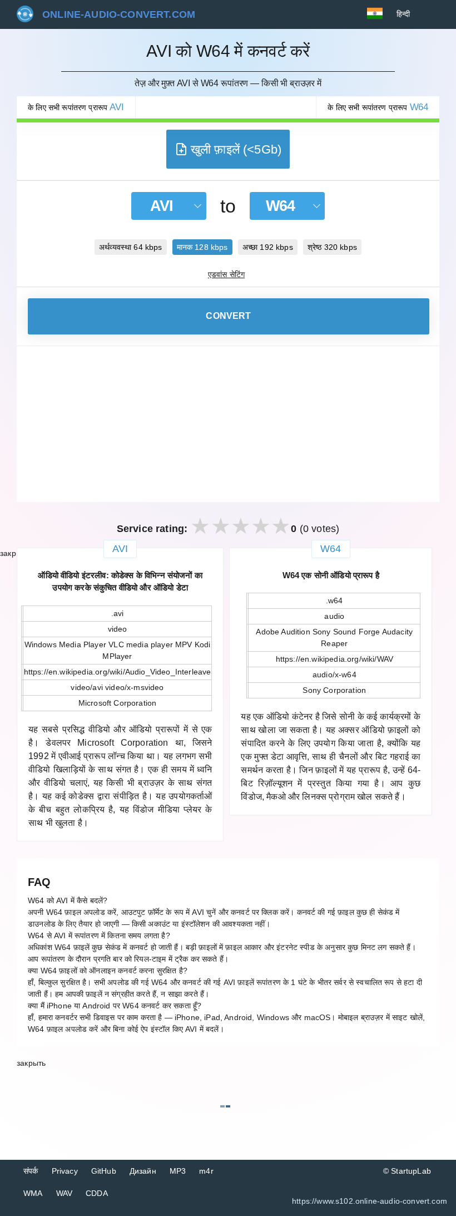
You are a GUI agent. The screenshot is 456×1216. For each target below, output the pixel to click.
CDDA (97, 1193)
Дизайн (143, 1170)
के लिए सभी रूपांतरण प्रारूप (76, 107)
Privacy (65, 1170)
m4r (206, 1170)
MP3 (178, 1170)
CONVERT (228, 316)
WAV (64, 1193)
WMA (33, 1193)
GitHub (103, 1170)
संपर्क (30, 1170)
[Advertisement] (228, 424)
